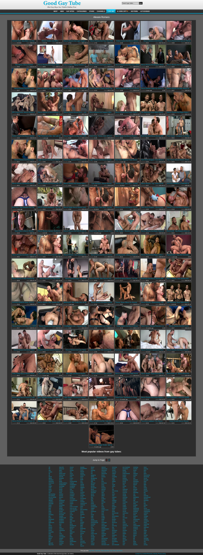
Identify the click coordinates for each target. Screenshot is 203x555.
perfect (114, 519)
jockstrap (104, 483)
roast (124, 500)
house (93, 530)
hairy (92, 502)
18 (49, 467)
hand (92, 503)
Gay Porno (119, 550)
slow (124, 543)
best (50, 540)
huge (92, 532)
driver (82, 476)
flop (81, 538)
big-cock (51, 544)
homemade (94, 521)
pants (113, 508)
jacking (104, 472)
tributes (146, 498)
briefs (60, 506)
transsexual (147, 497)
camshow (62, 530)
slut (124, 544)
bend (50, 538)
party (113, 511)
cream (71, 497)
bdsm (50, 525)
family (82, 512)
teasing (146, 468)
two (145, 506)
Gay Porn (92, 550)
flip (81, 536)
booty (60, 491)
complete (72, 486)
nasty (113, 475)
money (103, 541)
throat (145, 478)
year (145, 543)
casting (61, 535)
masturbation (105, 528)
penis (113, 517)
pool (113, 533)
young (145, 544)
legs (103, 500)
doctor (71, 538)
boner (61, 487)
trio (145, 502)
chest (60, 540)
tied (145, 483)
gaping (93, 480)
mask (103, 524)
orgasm (114, 497)
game (92, 476)
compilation (73, 484)
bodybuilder (62, 484)
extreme (82, 504)
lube (103, 514)
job (102, 480)
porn (113, 536)
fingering (82, 528)
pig (113, 527)
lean (103, 497)
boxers (61, 497)
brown (61, 511)
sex (124, 519)
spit (134, 486)
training (146, 495)
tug (145, 503)
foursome (83, 542)
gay (92, 481)
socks (134, 470)
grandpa (93, 492)
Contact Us (138, 553)
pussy (124, 481)
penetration (115, 516)
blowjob (61, 478)
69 (49, 468)
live (103, 505)
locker (103, 508)
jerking (103, 476)
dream (82, 471)
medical (104, 533)
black (60, 472)
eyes (81, 506)
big (49, 541)
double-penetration (83, 468)
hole (92, 517)
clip (71, 472)
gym (92, 498)
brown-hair (62, 513)
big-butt (51, 543)
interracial (104, 468)
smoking (135, 467)
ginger (93, 484)
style (134, 517)
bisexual (61, 468)
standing (135, 492)
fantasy (82, 514)
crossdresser (73, 500)
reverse (125, 492)
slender (125, 540)
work (145, 536)
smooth (135, 468)
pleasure (114, 530)
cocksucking (73, 481)
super (134, 524)
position (114, 540)
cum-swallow (73, 510)
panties (114, 506)
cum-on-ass (73, 508)
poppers (114, 535)
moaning (104, 540)
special (135, 483)
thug (145, 481)
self (124, 516)
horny (92, 525)
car (60, 532)
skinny (124, 536)
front (92, 468)
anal (50, 484)
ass (50, 492)
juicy (103, 484)
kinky (103, 486)
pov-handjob (126, 467)
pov (113, 543)
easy (81, 482)
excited (82, 501)
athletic (51, 500)
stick (134, 498)
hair (92, 500)
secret (124, 511)
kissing (104, 487)
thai (145, 472)
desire (71, 528)
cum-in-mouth (74, 506)
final (81, 527)
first (81, 530)
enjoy (82, 493)
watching (146, 524)
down (82, 470)
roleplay (125, 502)
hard (92, 510)
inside (92, 544)
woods (146, 535)
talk (134, 536)
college (72, 483)
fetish (81, 523)
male (103, 519)
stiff (134, 500)
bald (50, 511)
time (145, 486)
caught (61, 538)
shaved (125, 524)
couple (72, 492)
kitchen (104, 489)
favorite (82, 517)
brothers (61, 510)
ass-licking (52, 495)
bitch (60, 470)
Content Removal (147, 553)
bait (50, 510)
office (113, 486)
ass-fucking (52, 494)
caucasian (62, 536)
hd (91, 513)
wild (145, 533)
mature (104, 530)
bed (50, 533)
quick (124, 483)
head (92, 514)
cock (71, 480)
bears (50, 530)
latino (103, 495)
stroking (135, 511)
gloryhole (93, 487)
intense (104, 467)
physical (114, 522)
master (103, 527)
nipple (114, 481)
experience (83, 503)
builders (61, 521)
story (134, 503)
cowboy (72, 495)
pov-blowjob (115, 544)
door (71, 543)
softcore (135, 473)
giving (92, 486)
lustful (103, 517)
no (113, 483)
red (124, 487)
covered (72, 494)
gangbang (94, 478)
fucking (93, 470)
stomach (135, 502)
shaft (124, 522)
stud (134, 514)
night (113, 480)
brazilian (61, 502)
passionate (115, 513)
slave (124, 538)
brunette (61, 514)
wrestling (146, 540)
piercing (114, 525)
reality (124, 486)
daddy (71, 517)
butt (60, 524)
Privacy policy (162, 553)
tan (134, 540)
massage (104, 525)
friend (92, 467)
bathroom (51, 522)
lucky (103, 516)
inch (92, 541)
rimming (125, 497)
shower (125, 530)
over (113, 503)
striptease (136, 510)
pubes (124, 475)
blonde (61, 476)
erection (82, 495)
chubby (61, 543)
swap (134, 530)
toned (145, 489)
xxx (145, 541)
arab (50, 487)
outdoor (114, 500)
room (124, 503)
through (146, 480)
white (145, 530)
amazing (51, 481)
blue (60, 480)
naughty (114, 476)
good (92, 489)
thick (145, 473)
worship (146, 538)
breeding (61, 505)
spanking (136, 481)
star (134, 494)
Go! (140, 3)
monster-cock (105, 544)
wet (145, 528)
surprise (135, 527)
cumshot (72, 511)
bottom (61, 494)
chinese (61, 541)
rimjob (124, 495)
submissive (136, 519)
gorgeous (93, 491)
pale (113, 505)
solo (134, 476)
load (103, 506)
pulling (125, 478)
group (92, 495)
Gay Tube (113, 550)
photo (113, 521)
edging (82, 487)
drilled (82, 473)
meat (103, 532)
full (92, 472)
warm (145, 522)
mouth (114, 468)
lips (103, 503)
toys (145, 494)
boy (60, 498)
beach (50, 527)
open (113, 494)
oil (112, 487)
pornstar (114, 538)
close (71, 473)
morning (114, 467)
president (125, 468)
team (145, 467)
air (49, 473)
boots (60, 489)
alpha (50, 478)
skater (124, 533)
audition (51, 502)
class (60, 544)
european (83, 498)
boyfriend (62, 500)
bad (50, 508)
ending (82, 492)
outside (114, 502)
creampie (72, 498)
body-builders (63, 483)
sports (135, 487)
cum (71, 505)
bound (61, 495)
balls (50, 513)
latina (103, 494)
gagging (93, 475)
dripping (82, 474)
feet (81, 520)
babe (50, 505)
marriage (104, 522)
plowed (114, 532)
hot (92, 527)
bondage (61, 486)
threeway (146, 476)
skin (124, 535)
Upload (155, 553)
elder (81, 489)
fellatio (82, 522)
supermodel (136, 525)
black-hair (62, 475)
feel (81, 519)
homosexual (94, 522)
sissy (124, 532)
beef (50, 535)
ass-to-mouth (52, 497)
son (134, 478)
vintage (146, 516)
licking (103, 502)
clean (71, 468)
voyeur (146, 519)
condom (72, 487)
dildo (71, 533)
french (82, 546)
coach (71, 478)
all (49, 475)
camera (61, 528)
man (103, 521)
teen (145, 470)
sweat (135, 532)
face (81, 508)
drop (81, 478)
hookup (93, 524)
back (50, 506)
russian (125, 508)
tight (145, 484)
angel (50, 486)
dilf (70, 535)
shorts (124, 527)
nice (113, 478)
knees (103, 491)
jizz (102, 478)
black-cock (62, 473)
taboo (134, 535)
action (50, 472)
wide (145, 532)
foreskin (82, 541)
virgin (145, 517)
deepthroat (73, 525)
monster (104, 543)
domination (73, 541)
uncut (145, 508)
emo (81, 490)
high (92, 516)
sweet (135, 533)
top (145, 492)
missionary (105, 538)
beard (50, 528)
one (113, 492)
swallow (135, 528)
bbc (50, 524)
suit (134, 522)
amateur (51, 480)
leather (104, 498)
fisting (82, 533)
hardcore (93, 511)
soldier (135, 475)
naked (114, 473)
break (60, 503)
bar (50, 516)
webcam (146, 527)
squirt (134, 491)
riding (124, 494)
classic (72, 467)
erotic (82, 497)
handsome (94, 506)
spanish (135, 480)
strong (135, 513)
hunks (92, 538)
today (145, 487)
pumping (125, 480)
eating (82, 484)
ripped (124, 498)
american (51, 483)
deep (71, 524)
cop (71, 489)
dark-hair (72, 521)
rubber (124, 506)
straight (135, 505)
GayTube (97, 550)
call (60, 525)
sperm (135, 484)
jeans (103, 475)
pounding (115, 541)
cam (60, 527)
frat (81, 544)
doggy (71, 540)
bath (50, 521)
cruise (71, 502)
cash (60, 533)
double (72, 544)
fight (81, 525)
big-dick (61, 467)
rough (124, 505)
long (103, 511)
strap (134, 506)
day (71, 522)
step (134, 495)
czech (71, 514)
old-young (115, 491)
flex (81, 535)
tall (134, 538)
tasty (134, 541)
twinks (145, 505)
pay (113, 514)
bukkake (61, 522)
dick (71, 530)
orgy (113, 498)
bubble (61, 516)
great (92, 494)
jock (103, 481)
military (104, 535)
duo (81, 481)
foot (81, 539)
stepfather (136, 497)
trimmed (146, 500)
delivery (72, 527)
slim (124, 541)
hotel (92, 528)
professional (126, 473)
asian (50, 491)
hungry (93, 536)
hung (92, 535)
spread (135, 489)
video (145, 514)
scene (124, 510)
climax (71, 470)
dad (71, 516)
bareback (51, 519)
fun (92, 473)
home (92, 519)
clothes (72, 475)
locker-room (105, 510)
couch (71, 491)
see (124, 514)
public (124, 476)
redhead (125, 489)
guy (92, 497)
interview (104, 470)
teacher (135, 544)
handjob (93, 505)
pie (113, 524)
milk (103, 536)
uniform (146, 513)
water (145, 525)
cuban (71, 503)
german (93, 483)
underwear (147, 511)
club (71, 476)
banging (51, 514)
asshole (51, 498)
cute (71, 513)
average (51, 503)
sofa (134, 472)
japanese (104, 473)
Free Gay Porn (105, 550)
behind (51, 536)
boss (60, 492)
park (113, 510)
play (113, 528)
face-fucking (83, 509)
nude (113, 484)
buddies (61, 519)
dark (71, 519)
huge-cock (94, 533)
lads (103, 492)
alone (50, 476)
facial (81, 511)
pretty (124, 470)
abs (50, 470)
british (61, 508)
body (60, 481)
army (50, 489)
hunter (93, 540)
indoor (93, 543)
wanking (146, 521)
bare (50, 517)
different (72, 532)
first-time (82, 531)
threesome (147, 475)
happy (93, 508)
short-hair (125, 525)
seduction (125, 513)
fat (81, 516)
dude (81, 479)
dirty (71, 536)
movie (114, 470)
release (125, 491)
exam (82, 500)
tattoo (134, 543)
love (103, 513)
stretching (136, 508)
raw (124, 484)
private (125, 472)
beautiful (51, 532)
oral (113, 495)
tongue (146, 491)
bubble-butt (62, 517)
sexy (124, 521)
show (124, 528)
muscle (114, 472)
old (113, 489)
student (135, 516)
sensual (125, 517)
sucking (135, 521)
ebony (82, 486)
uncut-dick (147, 510)
